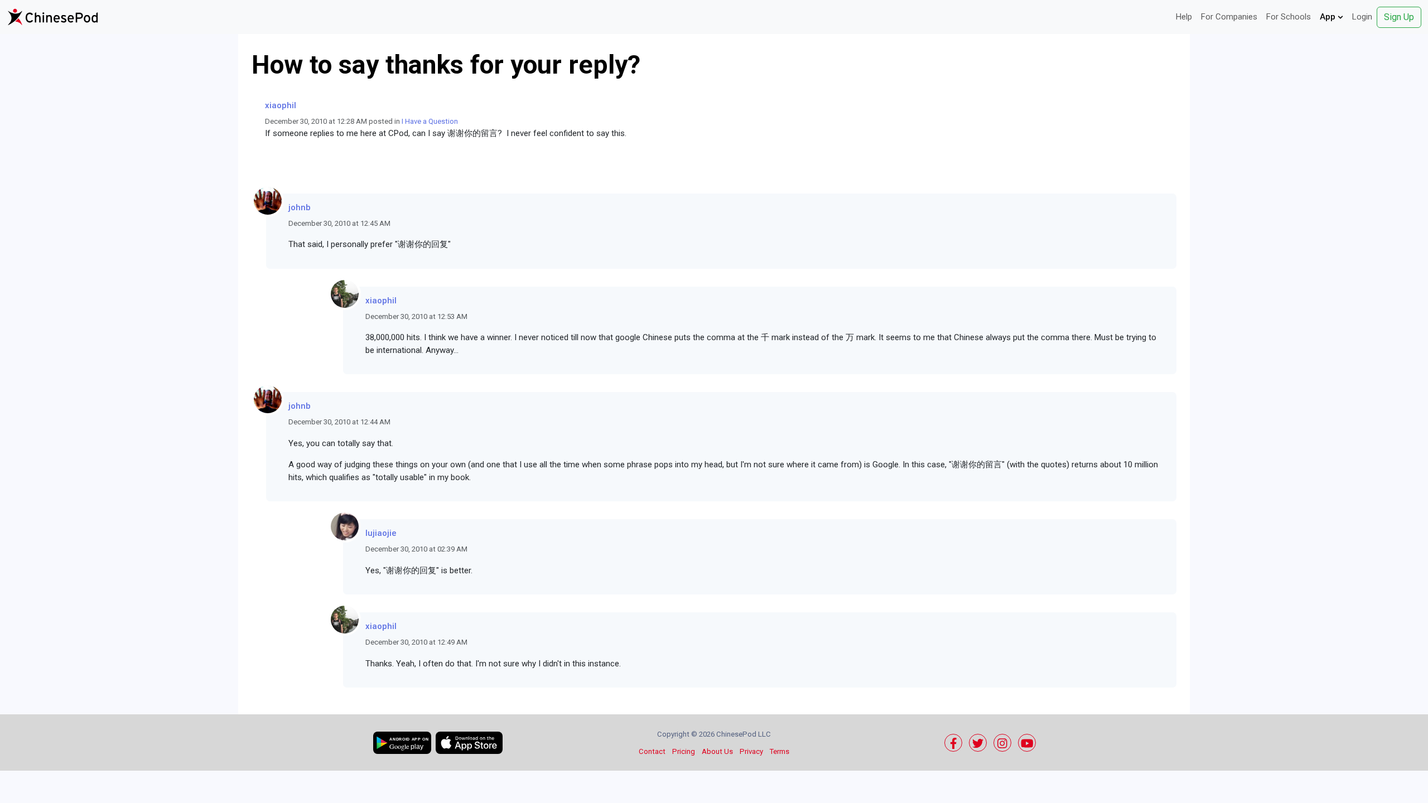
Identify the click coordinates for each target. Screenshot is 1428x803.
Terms (779, 751)
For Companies (1229, 17)
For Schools (1288, 17)
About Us (717, 751)
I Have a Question (430, 121)
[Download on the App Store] (469, 743)
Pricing (683, 751)
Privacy (751, 751)
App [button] (1329, 17)
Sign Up (1399, 17)
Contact (652, 751)
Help (1184, 17)
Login (1362, 17)
